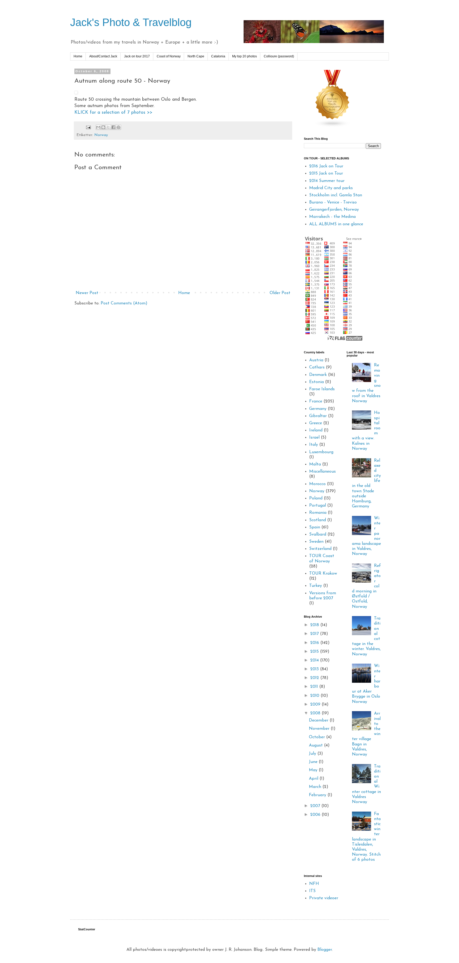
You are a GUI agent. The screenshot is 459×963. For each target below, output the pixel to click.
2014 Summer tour (327, 181)
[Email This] (98, 127)
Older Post (280, 293)
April (314, 779)
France (315, 401)
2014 (315, 660)
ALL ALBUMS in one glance (336, 224)
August (316, 745)
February (318, 795)
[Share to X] (108, 127)
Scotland (317, 520)
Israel (314, 437)
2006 (316, 815)
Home (78, 56)
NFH (314, 884)
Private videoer (323, 898)
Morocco (317, 484)
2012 (315, 678)
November (320, 729)
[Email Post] (88, 127)
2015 (315, 652)
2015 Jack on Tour (326, 173)
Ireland (315, 430)
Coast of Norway (169, 56)
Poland (315, 498)
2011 (314, 687)
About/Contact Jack (103, 56)
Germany (317, 409)
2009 (316, 704)
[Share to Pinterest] (118, 127)
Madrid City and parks (331, 188)
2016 (315, 643)
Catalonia (218, 56)
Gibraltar (318, 416)
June (314, 762)
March (315, 787)
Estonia (316, 382)
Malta (315, 464)
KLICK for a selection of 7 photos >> (113, 112)
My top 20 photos (244, 56)
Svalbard (317, 534)
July (313, 754)
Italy (313, 445)
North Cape (196, 56)
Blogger (324, 950)
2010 (315, 696)
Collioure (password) (279, 56)
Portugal (317, 505)
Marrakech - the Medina (332, 217)
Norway (101, 135)
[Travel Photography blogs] (332, 126)
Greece (315, 423)
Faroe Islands (322, 389)
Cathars (317, 367)
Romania (317, 513)
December (319, 720)
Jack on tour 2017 (137, 56)
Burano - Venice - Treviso (333, 202)
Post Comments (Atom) (124, 303)
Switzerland (320, 549)
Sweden (316, 542)
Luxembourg (321, 452)
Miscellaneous (322, 471)
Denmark (318, 375)
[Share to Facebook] (113, 127)
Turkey (315, 586)
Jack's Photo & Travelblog (131, 22)
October (317, 737)
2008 (316, 713)
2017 (315, 634)
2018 (315, 625)
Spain (314, 527)
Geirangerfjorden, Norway (334, 209)
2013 (315, 669)
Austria (316, 360)
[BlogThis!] (103, 127)
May (314, 770)
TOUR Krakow (323, 573)
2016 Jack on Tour (326, 166)
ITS (312, 891)
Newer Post (87, 293)
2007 (315, 806)
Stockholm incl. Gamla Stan (335, 195)
